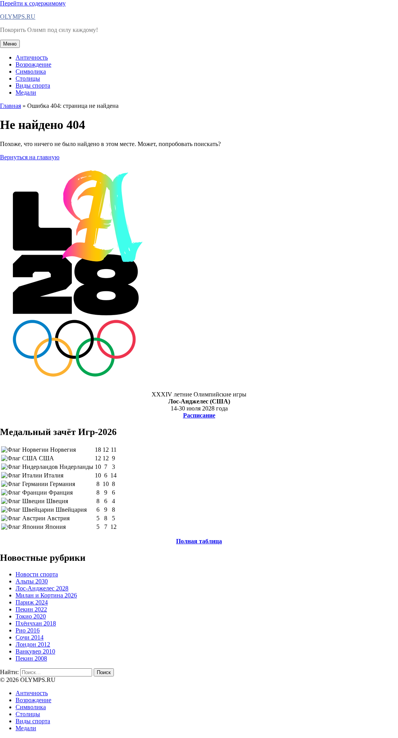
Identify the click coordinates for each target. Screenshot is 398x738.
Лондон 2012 (33, 644)
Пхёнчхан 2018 (36, 623)
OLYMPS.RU (17, 16)
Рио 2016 (28, 630)
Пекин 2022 (31, 609)
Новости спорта (37, 574)
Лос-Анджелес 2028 (42, 588)
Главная (10, 105)
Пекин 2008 (31, 658)
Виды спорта (33, 85)
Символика (31, 71)
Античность (32, 57)
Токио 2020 (31, 616)
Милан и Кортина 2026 (46, 595)
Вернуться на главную (29, 157)
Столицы (28, 78)
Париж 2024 (32, 602)
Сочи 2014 (30, 637)
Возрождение (33, 64)
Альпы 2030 (32, 581)
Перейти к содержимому (33, 3)
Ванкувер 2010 (35, 651)
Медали (26, 92)
